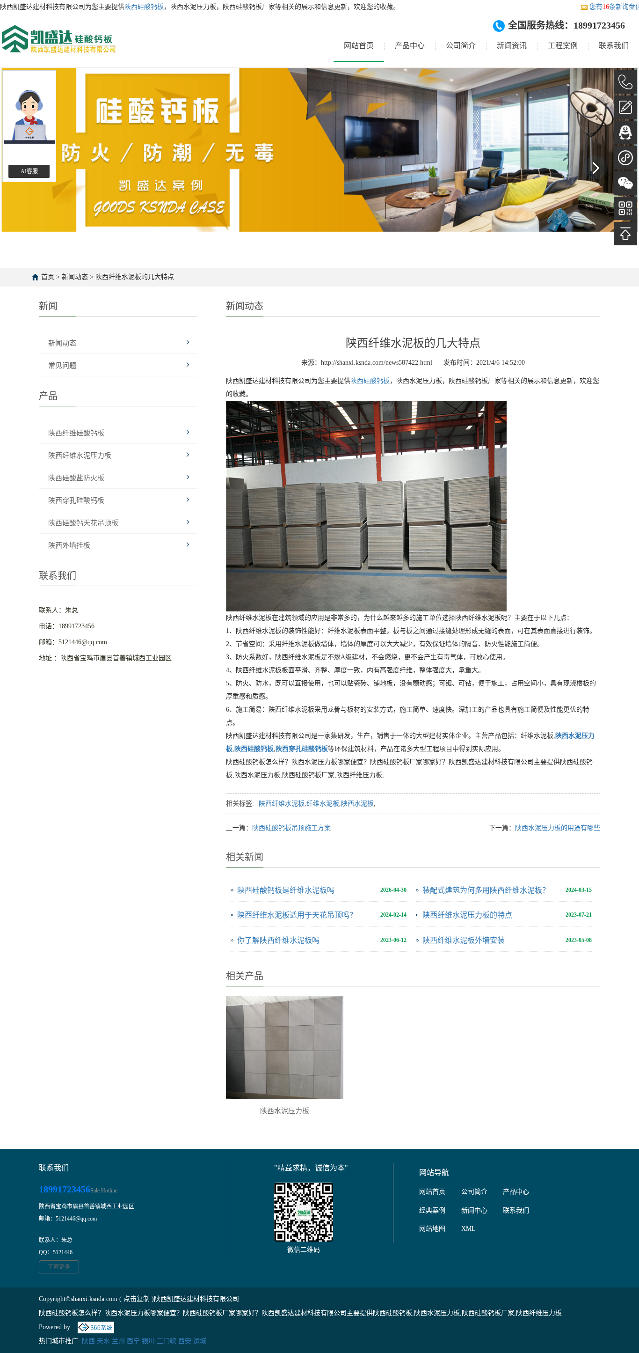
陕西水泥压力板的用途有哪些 (557, 827)
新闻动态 (75, 276)
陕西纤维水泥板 (282, 803)
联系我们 (614, 46)
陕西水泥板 (357, 803)
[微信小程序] (625, 157)
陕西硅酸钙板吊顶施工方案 (291, 827)
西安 (184, 1341)
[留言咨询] (625, 107)
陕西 (88, 1341)
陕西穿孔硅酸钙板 (76, 500)
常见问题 (62, 365)
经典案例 (432, 1210)
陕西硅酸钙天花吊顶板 (83, 523)
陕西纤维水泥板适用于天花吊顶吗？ (297, 915)
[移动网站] (625, 208)
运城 (199, 1341)
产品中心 (410, 46)
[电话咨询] (625, 82)
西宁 (133, 1341)
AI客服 (29, 171)
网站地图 (432, 1228)
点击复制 (136, 1298)
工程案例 (563, 46)
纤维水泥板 (322, 803)
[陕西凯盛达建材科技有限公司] (58, 46)
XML (468, 1228)
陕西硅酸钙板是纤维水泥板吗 (285, 890)
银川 (148, 1341)
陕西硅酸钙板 (144, 6)
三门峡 (166, 1341)
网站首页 (359, 46)
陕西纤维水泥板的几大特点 (134, 276)
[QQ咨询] (625, 132)
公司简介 (461, 46)
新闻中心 (474, 1210)
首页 (47, 276)
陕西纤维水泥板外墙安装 (463, 940)
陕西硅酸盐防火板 (76, 478)
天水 (103, 1341)
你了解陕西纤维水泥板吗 (278, 940)
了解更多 (59, 1267)
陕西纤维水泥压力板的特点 (467, 915)
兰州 (118, 1341)
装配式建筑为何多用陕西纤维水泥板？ (486, 890)
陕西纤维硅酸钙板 (76, 433)
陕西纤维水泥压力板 (79, 455)
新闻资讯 (512, 46)
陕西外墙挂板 (69, 545)
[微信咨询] (625, 183)
